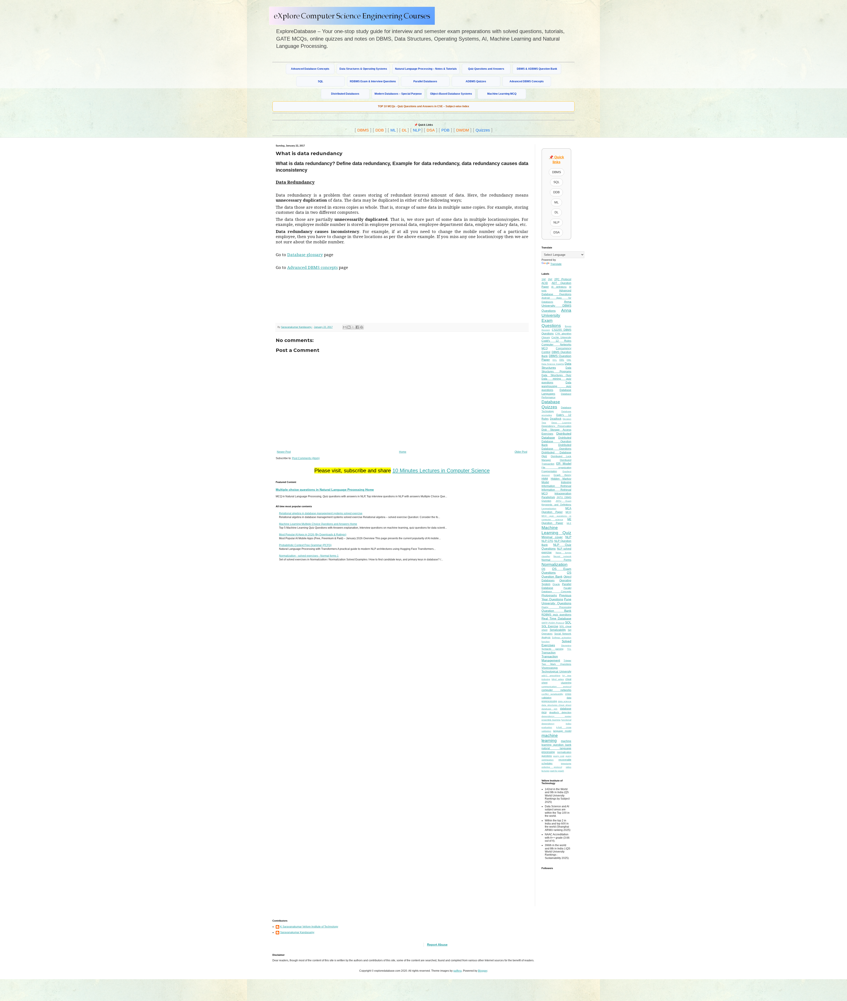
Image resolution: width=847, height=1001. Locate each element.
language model (562, 731)
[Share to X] (353, 327)
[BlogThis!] (349, 327)
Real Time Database (556, 618)
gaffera (457, 970)
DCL (555, 360)
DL (404, 130)
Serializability (558, 629)
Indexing (566, 482)
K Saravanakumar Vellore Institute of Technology (309, 926)
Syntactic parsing (552, 649)
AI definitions (558, 286)
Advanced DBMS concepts (312, 267)
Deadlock (555, 418)
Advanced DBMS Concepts (527, 81)
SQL (320, 81)
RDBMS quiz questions (556, 614)
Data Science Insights (553, 364)
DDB (379, 130)
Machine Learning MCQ (501, 93)
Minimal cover (552, 537)
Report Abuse (437, 944)
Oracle (556, 584)
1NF (544, 279)
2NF (550, 279)
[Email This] (345, 327)
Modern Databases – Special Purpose (398, 93)
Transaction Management (551, 658)
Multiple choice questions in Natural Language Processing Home (325, 489)
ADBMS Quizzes (476, 81)
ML (393, 130)
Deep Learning (561, 422)
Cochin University (561, 337)
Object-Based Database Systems (451, 93)
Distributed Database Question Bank (556, 441)
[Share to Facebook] (357, 327)
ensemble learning (551, 720)
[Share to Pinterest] (361, 327)
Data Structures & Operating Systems (363, 68)
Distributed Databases (345, 93)
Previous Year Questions (556, 597)
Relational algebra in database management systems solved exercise (320, 513)
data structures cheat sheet (556, 705)
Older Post (521, 451)
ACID (545, 283)
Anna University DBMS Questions (556, 306)
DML (569, 360)
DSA (431, 130)
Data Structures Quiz (556, 375)
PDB (445, 130)
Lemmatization (549, 508)
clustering (566, 682)
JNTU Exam (563, 501)
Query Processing (556, 607)
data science (565, 701)
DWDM (462, 130)
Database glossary (305, 254)
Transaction (549, 652)
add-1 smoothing (551, 675)
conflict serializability (552, 694)
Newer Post (284, 451)
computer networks (556, 690)
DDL (561, 360)
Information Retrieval (556, 486)
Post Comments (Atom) (306, 458)
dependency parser (556, 716)
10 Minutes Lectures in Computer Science (441, 470)
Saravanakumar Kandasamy (297, 932)
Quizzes (483, 130)
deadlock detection (560, 712)
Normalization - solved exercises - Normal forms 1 (309, 555)
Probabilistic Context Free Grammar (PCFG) (305, 545)
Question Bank (556, 610)
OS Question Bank (556, 574)
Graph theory (562, 475)
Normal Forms (556, 560)
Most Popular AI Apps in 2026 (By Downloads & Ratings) (312, 534)
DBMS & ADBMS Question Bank (537, 68)
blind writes (558, 679)
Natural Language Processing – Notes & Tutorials (426, 68)
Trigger (567, 660)
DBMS (363, 130)
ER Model (563, 463)
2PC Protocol (562, 279)
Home (402, 451)
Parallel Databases (425, 81)
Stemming (566, 645)
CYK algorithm (563, 333)
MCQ (568, 512)
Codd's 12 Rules (556, 340)
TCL (569, 649)
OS (543, 569)
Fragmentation (549, 471)
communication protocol (556, 686)
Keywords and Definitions (556, 504)
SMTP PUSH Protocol (553, 623)
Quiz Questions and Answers (486, 68)
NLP (417, 130)
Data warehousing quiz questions (556, 386)
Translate (556, 264)
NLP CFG (547, 541)
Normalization (555, 564)
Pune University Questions (556, 601)
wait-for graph (557, 771)
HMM (545, 478)
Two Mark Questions (556, 664)
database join (549, 709)
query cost (558, 756)
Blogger (482, 970)
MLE (569, 523)
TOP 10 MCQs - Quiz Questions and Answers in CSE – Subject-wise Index (423, 106)
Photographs (549, 595)
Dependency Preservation (556, 426)
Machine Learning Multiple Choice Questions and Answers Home (318, 524)
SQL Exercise (550, 626)
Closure (546, 337)
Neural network (562, 556)
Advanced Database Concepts (310, 68)
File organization (556, 467)
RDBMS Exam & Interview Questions (373, 81)
